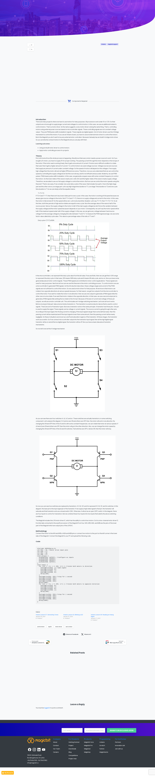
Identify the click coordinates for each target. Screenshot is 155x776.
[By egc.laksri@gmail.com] (30, 664)
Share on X (87, 634)
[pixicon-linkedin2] (39, 749)
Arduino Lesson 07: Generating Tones (47, 615)
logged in (47, 708)
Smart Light (35, 684)
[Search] (150, 3)
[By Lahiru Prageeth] (81, 664)
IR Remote (60, 684)
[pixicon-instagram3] (34, 749)
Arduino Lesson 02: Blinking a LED (73, 615)
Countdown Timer (115, 684)
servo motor (69, 626)
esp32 (50, 626)
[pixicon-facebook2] (29, 749)
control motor (40, 626)
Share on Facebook (72, 634)
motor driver (58, 626)
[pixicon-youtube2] (43, 749)
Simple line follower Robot (88, 682)
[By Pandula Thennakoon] (107, 664)
